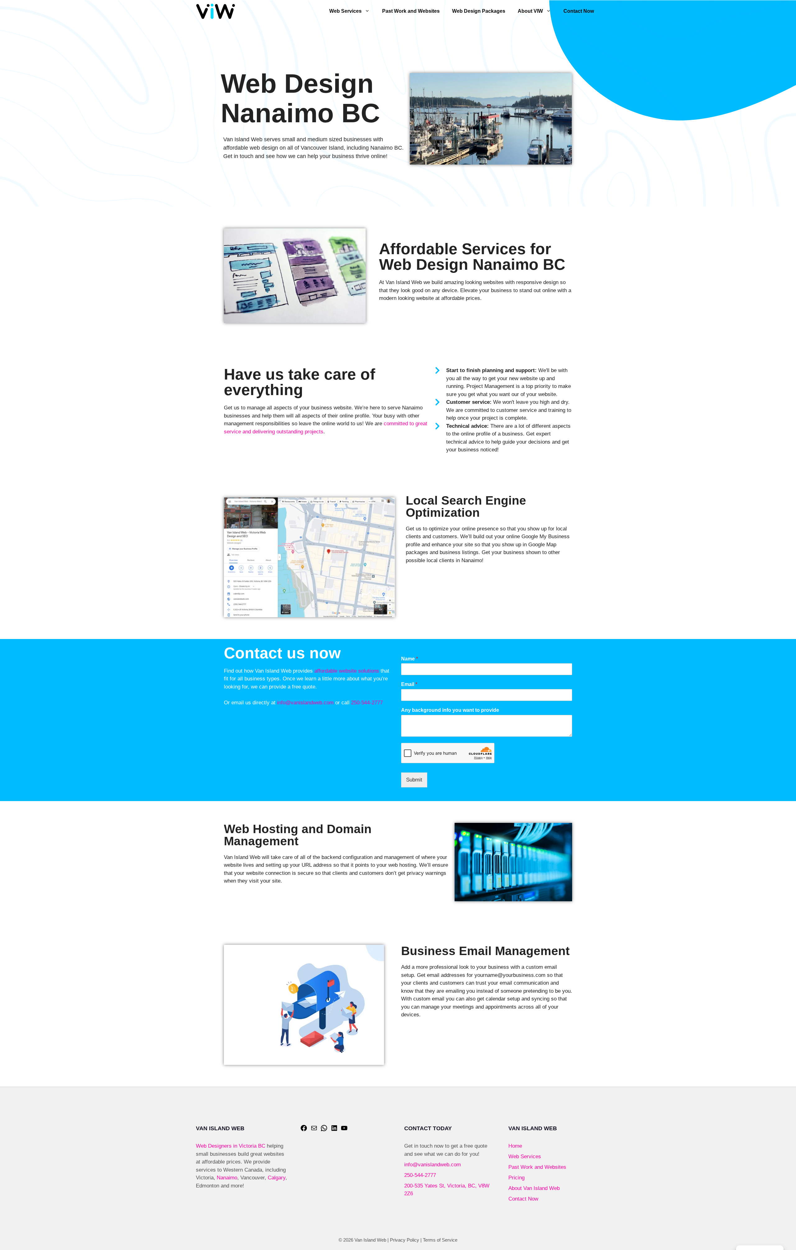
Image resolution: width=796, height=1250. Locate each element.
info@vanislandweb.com (305, 703)
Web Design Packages (478, 11)
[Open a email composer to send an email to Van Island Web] (314, 1130)
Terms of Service (440, 1240)
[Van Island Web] (216, 11)
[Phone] (324, 1130)
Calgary (276, 1178)
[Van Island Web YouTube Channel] (344, 1130)
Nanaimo (227, 1178)
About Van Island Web (534, 1188)
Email (409, 684)
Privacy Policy (404, 1240)
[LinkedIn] (334, 1130)
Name (409, 658)
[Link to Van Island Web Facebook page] (304, 1130)
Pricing (516, 1178)
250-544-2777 (367, 703)
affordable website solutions (346, 671)
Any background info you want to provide (450, 710)
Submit (414, 780)
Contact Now (578, 11)
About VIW (530, 11)
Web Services (345, 11)
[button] (369, 11)
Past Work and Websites (411, 11)
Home (515, 1146)
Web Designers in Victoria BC (230, 1146)
